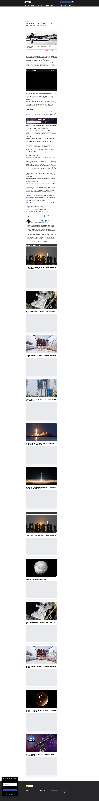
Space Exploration (31, 5)
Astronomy (40, 5)
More (74, 5)
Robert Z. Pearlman (33, 25)
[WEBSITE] (46, 221)
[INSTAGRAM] (44, 221)
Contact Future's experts (42, 790)
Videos (69, 5)
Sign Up (10, 790)
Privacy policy (63, 790)
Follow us (48, 50)
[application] (41, 80)
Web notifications (64, 792)
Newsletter (54, 50)
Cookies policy (28, 792)
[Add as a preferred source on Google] (29, 786)
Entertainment (54, 5)
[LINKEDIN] (45, 221)
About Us (27, 790)
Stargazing (46, 5)
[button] (71, 1)
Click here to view (30, 202)
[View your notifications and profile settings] (68, 2)
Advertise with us (52, 792)
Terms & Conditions (6, 794)
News (27, 25)
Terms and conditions (53, 790)
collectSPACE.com (40, 96)
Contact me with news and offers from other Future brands (10, 787)
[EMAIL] (48, 221)
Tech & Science (63, 5)
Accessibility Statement (42, 792)
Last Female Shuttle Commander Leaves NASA (35, 207)
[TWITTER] (42, 221)
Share (28, 50)
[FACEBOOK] (41, 221)
